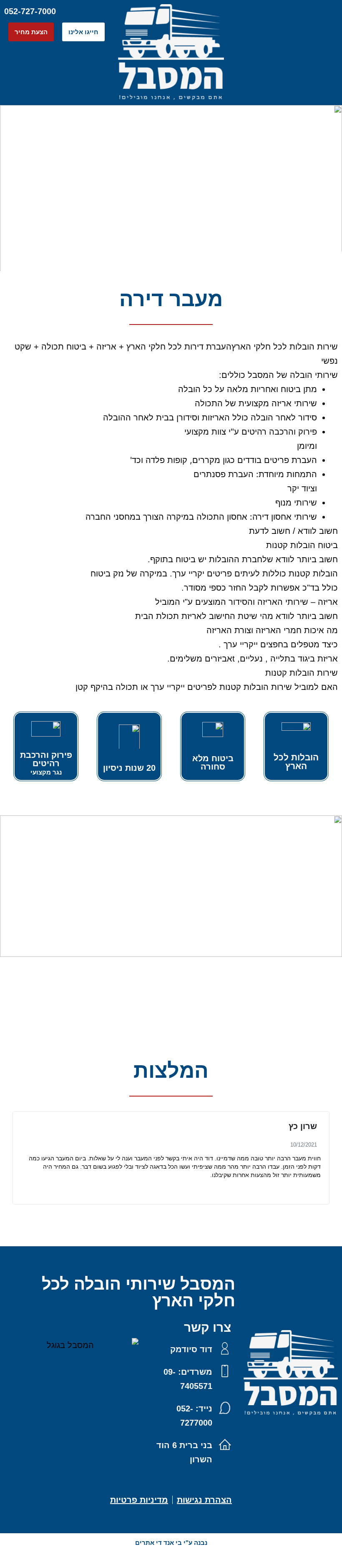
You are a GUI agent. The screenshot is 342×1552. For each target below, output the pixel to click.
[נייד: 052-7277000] (225, 1407)
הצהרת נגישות (204, 1499)
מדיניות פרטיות (139, 1499)
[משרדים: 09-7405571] (225, 1371)
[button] (285, 11)
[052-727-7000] (65, 11)
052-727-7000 (30, 11)
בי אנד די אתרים (158, 1542)
